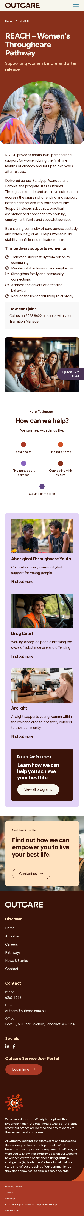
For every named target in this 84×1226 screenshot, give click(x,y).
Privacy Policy (13, 1186)
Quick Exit (70, 373)
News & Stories (17, 961)
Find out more (22, 582)
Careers (11, 944)
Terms (9, 1192)
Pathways (12, 953)
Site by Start (12, 1210)
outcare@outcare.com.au (25, 1011)
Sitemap (10, 1198)
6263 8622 (34, 316)
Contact (11, 969)
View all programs (38, 790)
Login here (20, 1069)
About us (12, 936)
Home (9, 21)
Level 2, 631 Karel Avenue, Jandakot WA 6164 (40, 1024)
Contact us (28, 874)
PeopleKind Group (46, 1204)
